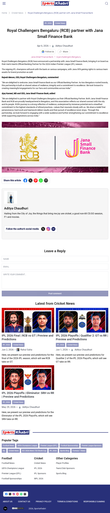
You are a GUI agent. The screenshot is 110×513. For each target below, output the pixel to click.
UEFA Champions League (27, 446)
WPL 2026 (38, 478)
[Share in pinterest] (36, 180)
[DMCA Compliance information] (18, 508)
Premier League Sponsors (91, 446)
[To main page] (55, 3)
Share (65, 51)
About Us (7, 501)
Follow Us (49, 51)
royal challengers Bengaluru (68, 57)
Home (4, 13)
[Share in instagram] (13, 494)
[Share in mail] (46, 180)
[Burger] (4, 3)
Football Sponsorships (69, 446)
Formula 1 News (79, 451)
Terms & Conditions (67, 501)
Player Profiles (62, 463)
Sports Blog (64, 451)
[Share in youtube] (17, 494)
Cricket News (17, 13)
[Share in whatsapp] (41, 180)
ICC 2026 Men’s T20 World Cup (34, 451)
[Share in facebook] (25, 180)
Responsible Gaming (94, 501)
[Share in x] (10, 494)
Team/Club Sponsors (65, 468)
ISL (4, 451)
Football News (8, 446)
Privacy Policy (43, 501)
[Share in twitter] (31, 180)
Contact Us (24, 501)
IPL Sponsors (40, 473)
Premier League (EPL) (49, 446)
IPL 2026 (48, 23)
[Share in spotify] (21, 494)
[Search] (106, 3)
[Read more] (28, 336)
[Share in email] (25, 494)
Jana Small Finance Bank (42, 57)
